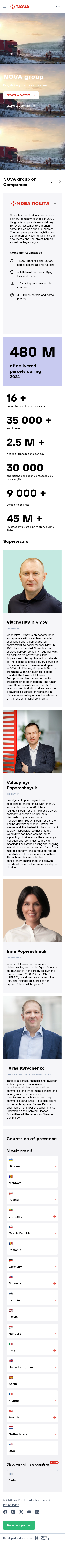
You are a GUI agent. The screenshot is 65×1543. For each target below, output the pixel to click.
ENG (58, 6)
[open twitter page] (21, 1512)
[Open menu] (4, 6)
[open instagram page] (13, 1512)
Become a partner (19, 1525)
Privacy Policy (11, 1504)
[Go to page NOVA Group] (33, 263)
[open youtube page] (29, 1512)
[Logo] (20, 6)
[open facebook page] (5, 1512)
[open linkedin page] (37, 1512)
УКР (58, 11)
